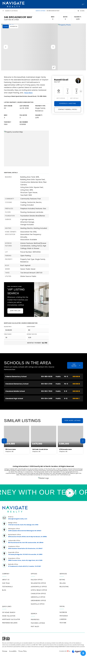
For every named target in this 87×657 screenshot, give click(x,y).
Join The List (15, 310)
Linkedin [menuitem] (63, 619)
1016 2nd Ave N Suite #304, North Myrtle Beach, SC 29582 (27, 536)
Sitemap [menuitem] (4, 651)
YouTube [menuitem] (63, 623)
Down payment (31, 326)
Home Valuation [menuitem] (8, 616)
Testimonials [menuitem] (7, 586)
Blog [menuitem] (4, 590)
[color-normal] (78, 651)
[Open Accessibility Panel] (83, 653)
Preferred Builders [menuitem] (9, 623)
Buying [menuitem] (62, 579)
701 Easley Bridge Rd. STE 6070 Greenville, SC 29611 (25, 554)
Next (80, 91)
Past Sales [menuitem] (35, 626)
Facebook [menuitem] (63, 612)
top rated (74, 365)
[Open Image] (29, 47)
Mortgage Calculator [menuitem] (11, 619)
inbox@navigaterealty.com (17, 519)
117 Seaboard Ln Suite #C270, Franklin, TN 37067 (24, 566)
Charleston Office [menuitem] (38, 593)
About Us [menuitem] (5, 579)
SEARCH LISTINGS (40, 10)
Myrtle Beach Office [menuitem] (39, 590)
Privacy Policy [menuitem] (23, 651)
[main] (43, 246)
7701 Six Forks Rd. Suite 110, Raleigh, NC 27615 (23, 525)
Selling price (7, 326)
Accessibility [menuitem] (12, 651)
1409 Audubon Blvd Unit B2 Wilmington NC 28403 (24, 531)
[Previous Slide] (6, 47)
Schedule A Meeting (67, 103)
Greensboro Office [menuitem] (38, 600)
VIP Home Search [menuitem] (8, 612)
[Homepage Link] (14, 4)
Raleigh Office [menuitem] (36, 579)
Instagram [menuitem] (64, 616)
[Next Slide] (53, 47)
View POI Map (26, 148)
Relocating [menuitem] (64, 586)
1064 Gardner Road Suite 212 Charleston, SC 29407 (25, 548)
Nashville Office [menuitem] (37, 604)
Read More (28, 93)
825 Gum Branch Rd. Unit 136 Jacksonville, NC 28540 (25, 542)
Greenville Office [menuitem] (38, 597)
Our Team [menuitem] (6, 583)
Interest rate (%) (32, 334)
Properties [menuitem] (35, 619)
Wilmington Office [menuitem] (38, 583)
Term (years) (7, 334)
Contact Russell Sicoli (67, 109)
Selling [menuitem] (63, 583)
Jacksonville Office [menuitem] (39, 586)
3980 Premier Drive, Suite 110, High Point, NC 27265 (25, 560)
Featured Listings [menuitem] (38, 623)
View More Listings (72, 420)
